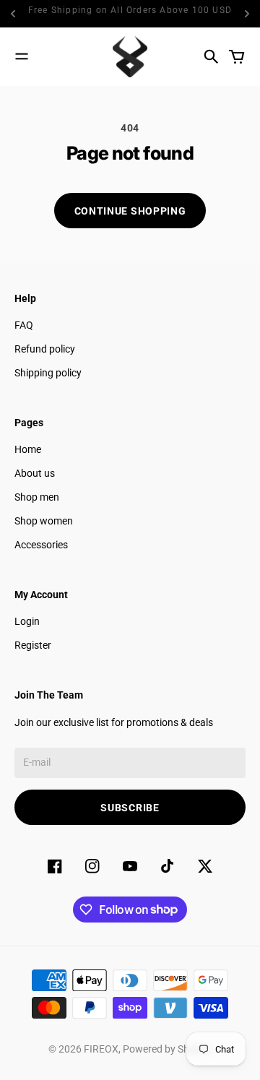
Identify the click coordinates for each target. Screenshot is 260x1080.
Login (27, 621)
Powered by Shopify (167, 1049)
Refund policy (44, 349)
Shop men (36, 497)
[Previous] (14, 13)
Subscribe (129, 807)
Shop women (43, 521)
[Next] (247, 13)
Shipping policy (48, 373)
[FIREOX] (130, 56)
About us (34, 473)
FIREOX (101, 1049)
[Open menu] (21, 56)
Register (32, 645)
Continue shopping (130, 211)
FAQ (23, 325)
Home (27, 449)
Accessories (41, 544)
